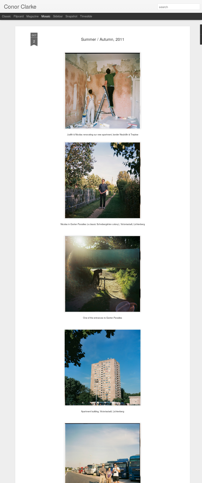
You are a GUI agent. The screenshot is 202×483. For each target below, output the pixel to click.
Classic (6, 16)
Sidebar (58, 16)
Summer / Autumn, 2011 (102, 39)
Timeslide (86, 16)
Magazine (32, 16)
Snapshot (71, 16)
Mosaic (45, 16)
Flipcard (19, 16)
